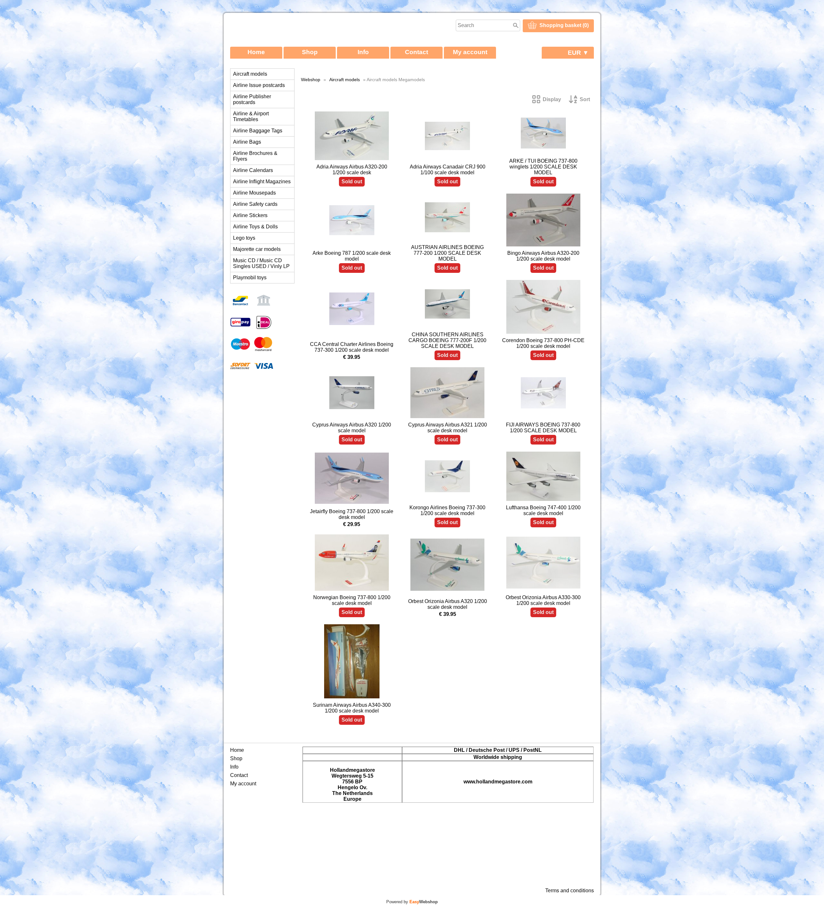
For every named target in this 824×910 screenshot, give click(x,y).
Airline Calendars (253, 170)
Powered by (412, 901)
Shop (310, 52)
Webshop (310, 79)
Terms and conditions (569, 890)
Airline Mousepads (254, 193)
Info (363, 52)
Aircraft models (250, 74)
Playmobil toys (250, 277)
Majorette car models (257, 249)
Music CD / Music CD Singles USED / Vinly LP (261, 263)
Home (256, 52)
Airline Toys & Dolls (255, 226)
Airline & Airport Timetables (251, 116)
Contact (416, 52)
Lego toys (244, 238)
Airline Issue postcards (259, 85)
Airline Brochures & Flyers (255, 156)
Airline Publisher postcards (252, 99)
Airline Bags (247, 142)
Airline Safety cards (255, 204)
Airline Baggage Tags (257, 130)
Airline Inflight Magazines (262, 181)
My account (470, 52)
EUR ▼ (578, 52)
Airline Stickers (250, 215)
